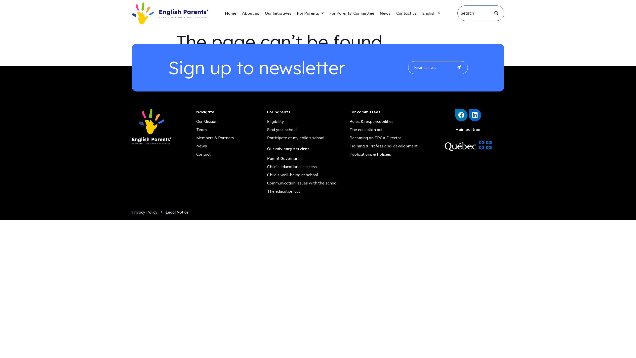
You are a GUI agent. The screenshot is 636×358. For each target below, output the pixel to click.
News (385, 13)
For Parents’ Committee (351, 13)
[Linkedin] (475, 115)
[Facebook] (461, 115)
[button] (310, 13)
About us (250, 13)
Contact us (406, 13)
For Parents (308, 13)
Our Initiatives (278, 13)
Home (230, 13)
